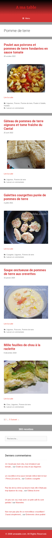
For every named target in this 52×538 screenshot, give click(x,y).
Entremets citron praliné (35, 514)
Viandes (7, 106)
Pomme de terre (26, 103)
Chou (8, 404)
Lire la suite (8, 97)
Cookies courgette (32, 479)
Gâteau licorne (33, 490)
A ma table (26, 7)
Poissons (17, 330)
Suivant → (15, 419)
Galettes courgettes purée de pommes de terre (25, 197)
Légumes (9, 103)
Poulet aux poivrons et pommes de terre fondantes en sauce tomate (26, 48)
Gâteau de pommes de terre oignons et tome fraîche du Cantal (23, 125)
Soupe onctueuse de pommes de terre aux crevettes (25, 272)
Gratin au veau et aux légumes (28, 467)
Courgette (10, 255)
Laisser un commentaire (15, 108)
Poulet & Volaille (39, 103)
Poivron (17, 103)
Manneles (20, 502)
